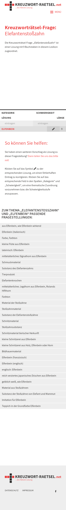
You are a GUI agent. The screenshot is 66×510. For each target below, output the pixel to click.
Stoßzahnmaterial (11, 309)
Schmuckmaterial (11, 262)
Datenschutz (12, 490)
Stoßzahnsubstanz (12, 327)
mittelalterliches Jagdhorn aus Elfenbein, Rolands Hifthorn (28, 288)
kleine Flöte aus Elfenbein (15, 244)
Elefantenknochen (12, 280)
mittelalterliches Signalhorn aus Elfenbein (24, 256)
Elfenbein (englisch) (12, 363)
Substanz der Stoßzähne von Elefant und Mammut (28, 394)
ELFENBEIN (8, 129)
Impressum (27, 490)
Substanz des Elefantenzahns (17, 268)
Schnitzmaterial (10, 321)
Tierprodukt (8, 274)
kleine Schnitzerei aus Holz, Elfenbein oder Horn (27, 345)
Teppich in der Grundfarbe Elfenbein (21, 406)
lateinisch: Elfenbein (13, 250)
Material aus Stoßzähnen (15, 387)
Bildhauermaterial (11, 351)
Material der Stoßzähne (14, 302)
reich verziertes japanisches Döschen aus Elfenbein (29, 375)
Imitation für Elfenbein (14, 400)
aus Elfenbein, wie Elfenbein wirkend (21, 226)
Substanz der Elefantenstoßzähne (20, 315)
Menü (55, 12)
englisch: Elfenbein (12, 369)
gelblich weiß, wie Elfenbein (17, 381)
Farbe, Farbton (9, 238)
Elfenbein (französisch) (14, 357)
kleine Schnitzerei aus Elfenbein (19, 339)
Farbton (6, 296)
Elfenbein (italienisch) (13, 232)
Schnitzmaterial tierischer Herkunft (20, 333)
